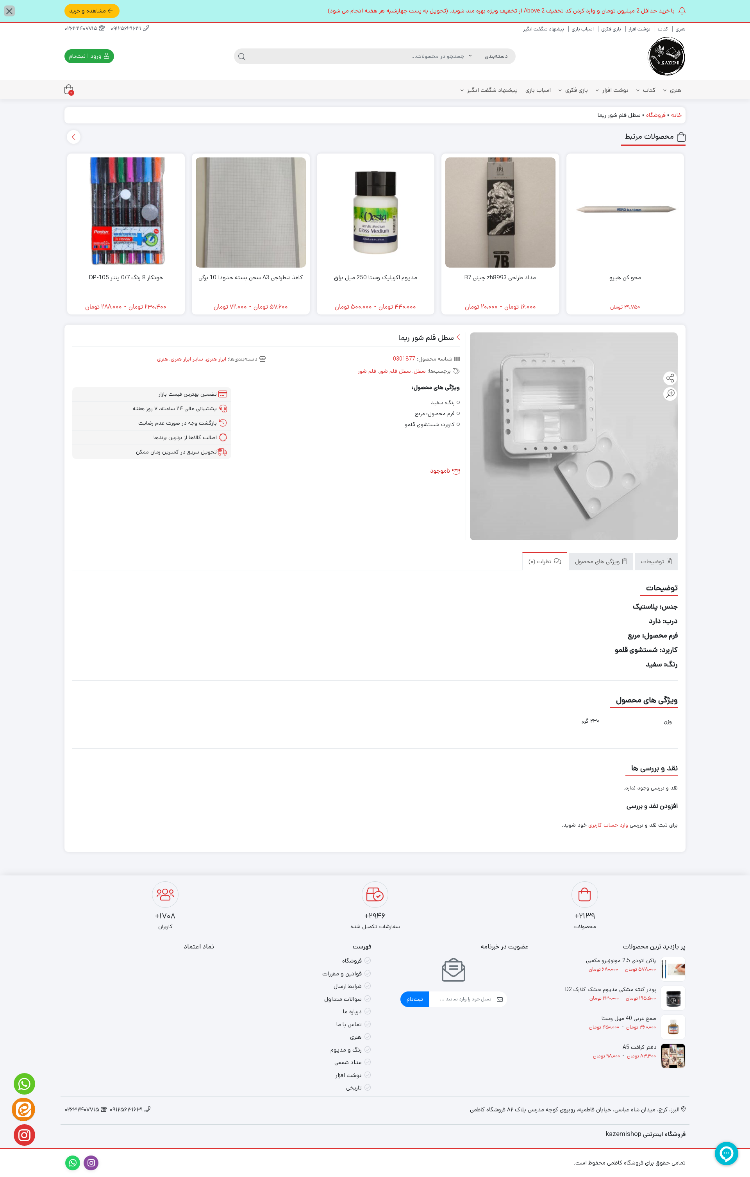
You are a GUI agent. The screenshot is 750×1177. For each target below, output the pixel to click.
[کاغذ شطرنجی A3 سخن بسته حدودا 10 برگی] (251, 212)
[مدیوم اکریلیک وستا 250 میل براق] (376, 212)
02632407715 (81, 29)
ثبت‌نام (415, 999)
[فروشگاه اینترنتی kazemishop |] (666, 56)
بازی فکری (611, 29)
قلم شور (367, 371)
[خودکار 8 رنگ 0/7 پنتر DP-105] (126, 212)
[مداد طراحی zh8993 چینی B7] (500, 212)
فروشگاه (656, 115)
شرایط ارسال (348, 986)
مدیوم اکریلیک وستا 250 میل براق (375, 277)
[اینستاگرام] (23, 1135)
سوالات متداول (343, 999)
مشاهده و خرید (87, 11)
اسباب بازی (582, 29)
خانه (676, 115)
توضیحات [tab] (653, 562)
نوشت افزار (639, 29)
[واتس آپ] (23, 1084)
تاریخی (354, 1088)
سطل (420, 371)
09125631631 (127, 29)
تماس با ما (349, 1024)
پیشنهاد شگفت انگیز (543, 29)
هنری (680, 29)
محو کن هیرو (625, 277)
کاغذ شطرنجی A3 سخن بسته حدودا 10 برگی (250, 277)
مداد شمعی (348, 1062)
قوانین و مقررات (342, 974)
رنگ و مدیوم (346, 1050)
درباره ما (352, 1011)
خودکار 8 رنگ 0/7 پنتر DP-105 (126, 277)
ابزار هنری (216, 359)
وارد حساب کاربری (608, 825)
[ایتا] (23, 1109)
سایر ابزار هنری (187, 359)
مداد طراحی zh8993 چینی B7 (500, 277)
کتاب (663, 29)
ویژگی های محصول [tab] (598, 562)
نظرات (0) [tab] (541, 562)
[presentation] (73, 137)
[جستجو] (242, 56)
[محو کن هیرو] (625, 212)
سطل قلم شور (395, 371)
